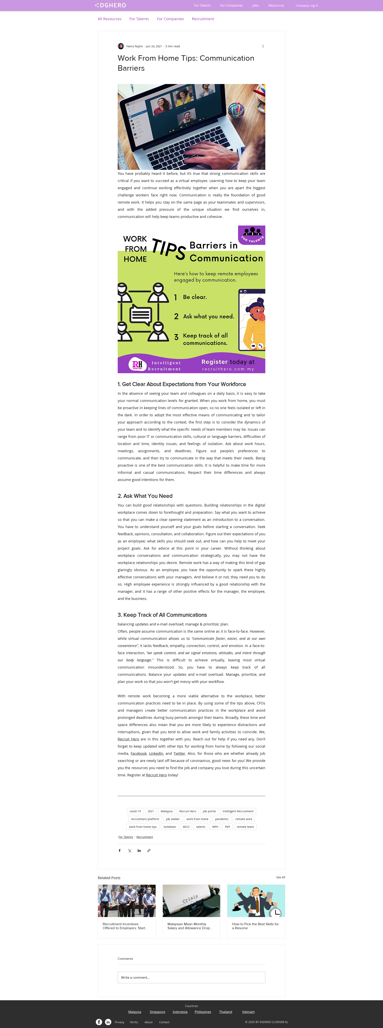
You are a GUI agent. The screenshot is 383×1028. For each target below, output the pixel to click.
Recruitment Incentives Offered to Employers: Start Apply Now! (124, 926)
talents (200, 827)
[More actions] (263, 46)
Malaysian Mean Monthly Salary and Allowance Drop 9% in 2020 (189, 926)
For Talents (139, 19)
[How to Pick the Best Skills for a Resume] (256, 901)
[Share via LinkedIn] (139, 850)
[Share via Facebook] (119, 850)
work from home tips (143, 827)
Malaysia (167, 811)
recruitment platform (145, 819)
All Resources (109, 19)
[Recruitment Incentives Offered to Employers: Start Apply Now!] (127, 901)
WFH (215, 827)
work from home (197, 819)
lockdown (170, 827)
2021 (151, 811)
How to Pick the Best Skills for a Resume (255, 926)
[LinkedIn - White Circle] (108, 1022)
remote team (245, 827)
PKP (227, 827)
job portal (209, 811)
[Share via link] (149, 850)
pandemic (222, 819)
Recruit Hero (187, 811)
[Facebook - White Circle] (99, 1022)
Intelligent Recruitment (238, 811)
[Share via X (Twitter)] (129, 850)
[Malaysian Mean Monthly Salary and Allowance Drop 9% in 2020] (191, 901)
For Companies (170, 19)
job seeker (173, 819)
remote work (243, 819)
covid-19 (135, 811)
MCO (186, 827)
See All (280, 877)
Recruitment (203, 19)
